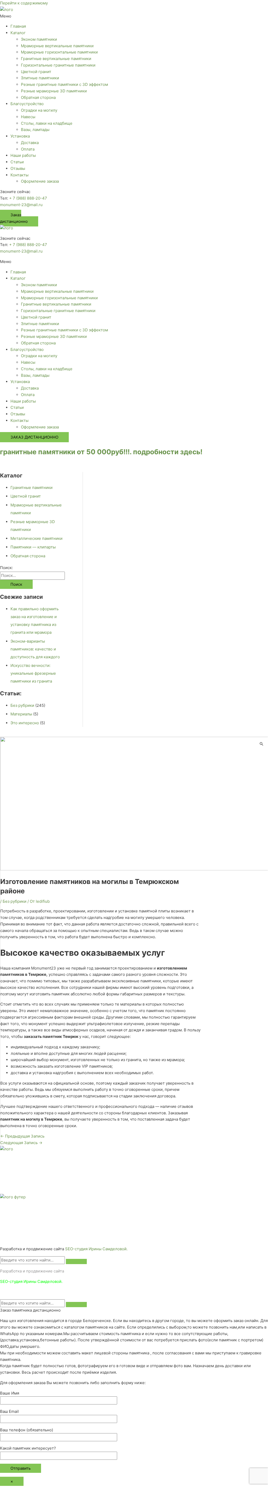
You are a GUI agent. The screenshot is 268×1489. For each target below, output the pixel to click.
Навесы (28, 116)
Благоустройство (27, 103)
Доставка (30, 142)
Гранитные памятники (31, 487)
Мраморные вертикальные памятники (57, 45)
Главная (18, 26)
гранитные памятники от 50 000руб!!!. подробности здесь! (101, 452)
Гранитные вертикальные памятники (56, 58)
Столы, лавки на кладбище (46, 123)
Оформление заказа (40, 181)
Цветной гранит (36, 71)
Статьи (17, 161)
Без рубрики (22, 705)
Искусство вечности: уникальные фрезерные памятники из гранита (33, 673)
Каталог (18, 32)
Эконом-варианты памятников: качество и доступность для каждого (35, 649)
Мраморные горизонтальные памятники (59, 52)
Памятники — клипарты (33, 547)
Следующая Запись (21, 1142)
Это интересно (24, 722)
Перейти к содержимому (24, 3)
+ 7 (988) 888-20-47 (28, 198)
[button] (134, 16)
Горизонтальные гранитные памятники (58, 65)
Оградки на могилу (39, 110)
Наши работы (23, 155)
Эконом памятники (39, 39)
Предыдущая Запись (22, 1136)
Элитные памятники (40, 77)
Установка (20, 136)
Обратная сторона (38, 97)
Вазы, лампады (35, 129)
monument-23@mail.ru (21, 204)
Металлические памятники (36, 538)
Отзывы (17, 168)
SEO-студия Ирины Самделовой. (96, 1248)
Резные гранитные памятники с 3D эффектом (64, 84)
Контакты (19, 174)
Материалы (21, 713)
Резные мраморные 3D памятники (54, 90)
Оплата (28, 149)
